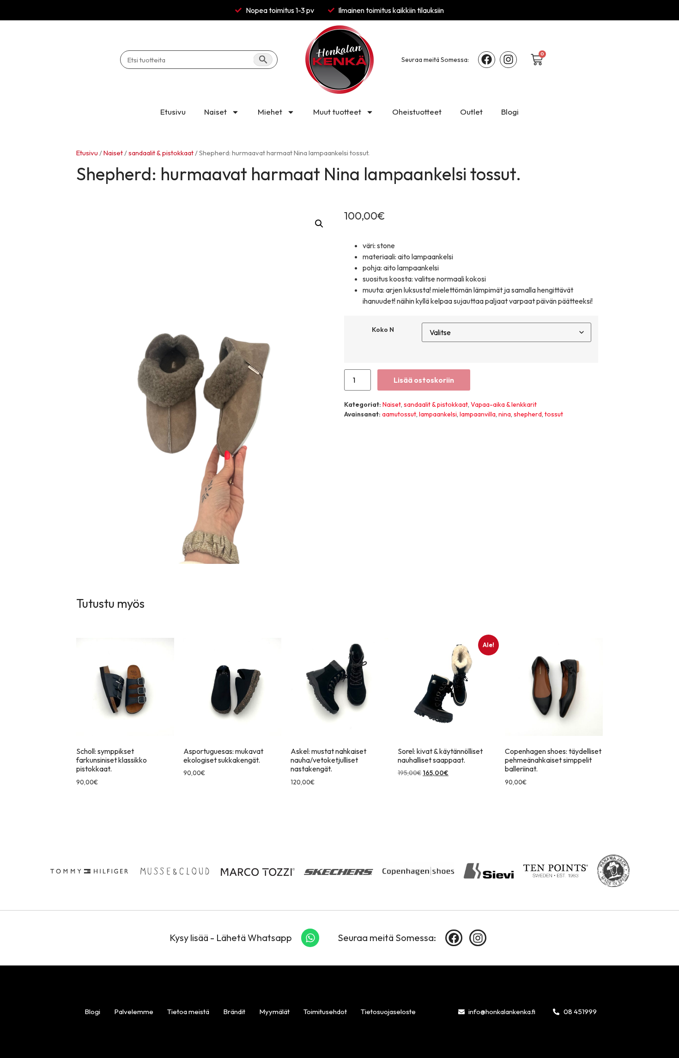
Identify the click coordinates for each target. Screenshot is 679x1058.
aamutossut (399, 414)
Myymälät (274, 1011)
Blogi (510, 111)
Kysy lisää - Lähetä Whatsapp (231, 937)
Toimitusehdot (325, 1011)
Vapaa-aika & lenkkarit (504, 404)
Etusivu (173, 111)
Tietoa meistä (188, 1011)
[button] (319, 223)
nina (504, 414)
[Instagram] (508, 59)
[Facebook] (486, 59)
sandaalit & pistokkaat (161, 152)
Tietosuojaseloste (388, 1011)
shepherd (528, 414)
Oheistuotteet (417, 111)
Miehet (270, 111)
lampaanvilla (478, 414)
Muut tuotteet (337, 111)
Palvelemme (133, 1011)
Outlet (471, 111)
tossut (554, 414)
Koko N (383, 329)
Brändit (234, 1011)
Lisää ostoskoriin (424, 380)
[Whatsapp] (310, 938)
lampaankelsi (438, 414)
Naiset (215, 111)
